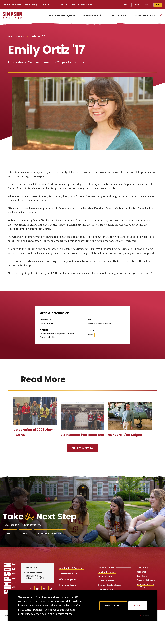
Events (18, 4)
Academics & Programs (62, 15)
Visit (126, 4)
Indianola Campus (34, 572)
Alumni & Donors (106, 576)
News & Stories (16, 36)
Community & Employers (109, 585)
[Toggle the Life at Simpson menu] (128, 15)
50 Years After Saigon (125, 435)
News (11, 4)
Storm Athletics (144, 15)
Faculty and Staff (106, 589)
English (46, 4)
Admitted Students (107, 572)
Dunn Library (142, 567)
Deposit (148, 4)
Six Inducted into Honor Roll (82, 435)
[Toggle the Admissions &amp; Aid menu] (103, 15)
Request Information (50, 533)
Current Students (106, 580)
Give (158, 4)
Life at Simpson (118, 15)
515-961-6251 (32, 567)
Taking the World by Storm (99, 324)
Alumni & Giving (29, 4)
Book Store (142, 576)
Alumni (90, 335)
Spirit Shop (142, 572)
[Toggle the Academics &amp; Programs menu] (76, 15)
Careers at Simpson (146, 580)
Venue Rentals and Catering (145, 585)
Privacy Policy (113, 605)
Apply (136, 4)
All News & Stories (82, 448)
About (5, 4)
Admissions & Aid (92, 15)
